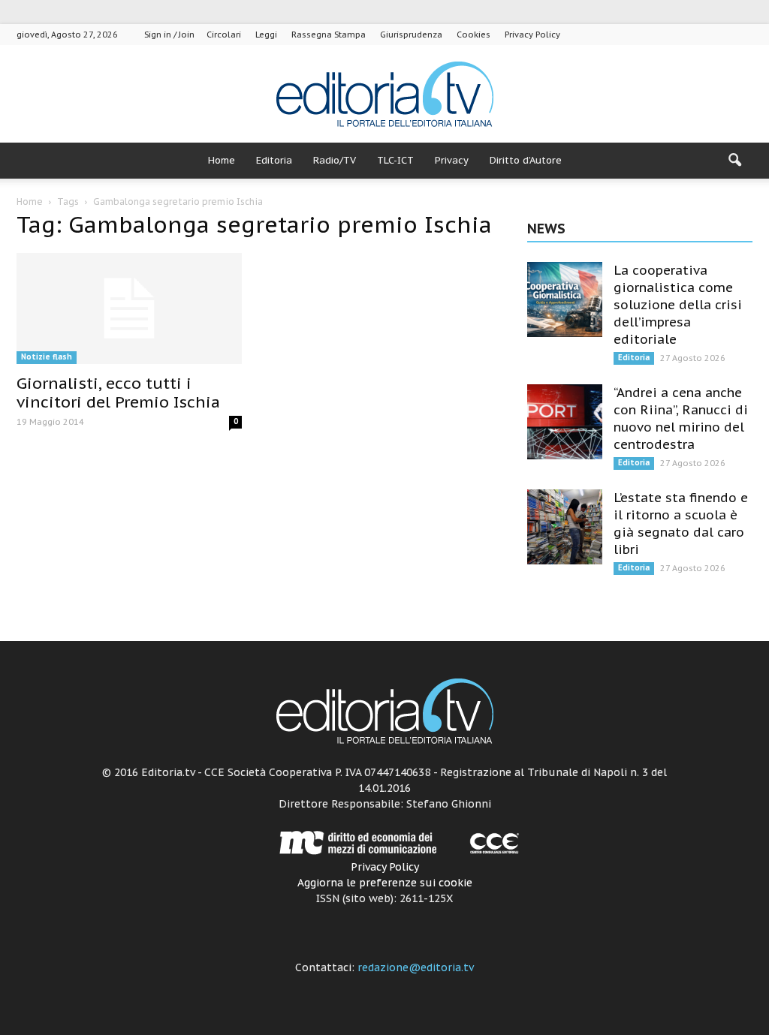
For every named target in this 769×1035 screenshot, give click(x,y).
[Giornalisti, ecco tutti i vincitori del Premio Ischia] (129, 308)
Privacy (452, 160)
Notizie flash (46, 357)
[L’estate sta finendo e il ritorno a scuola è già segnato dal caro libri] (564, 526)
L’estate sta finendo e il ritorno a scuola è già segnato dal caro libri (681, 523)
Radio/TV (334, 160)
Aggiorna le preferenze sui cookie (384, 882)
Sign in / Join (169, 34)
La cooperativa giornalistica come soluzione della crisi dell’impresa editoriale (678, 305)
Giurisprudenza (411, 34)
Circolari (224, 34)
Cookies (473, 34)
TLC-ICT (395, 160)
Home (221, 160)
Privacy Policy (532, 34)
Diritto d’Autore (526, 160)
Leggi (266, 34)
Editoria (274, 160)
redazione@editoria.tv (415, 967)
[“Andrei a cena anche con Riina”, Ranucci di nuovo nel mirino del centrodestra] (564, 421)
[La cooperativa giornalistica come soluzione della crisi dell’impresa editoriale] (564, 299)
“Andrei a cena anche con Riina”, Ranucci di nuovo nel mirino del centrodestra (681, 418)
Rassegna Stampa (328, 34)
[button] (734, 161)
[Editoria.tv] (384, 95)
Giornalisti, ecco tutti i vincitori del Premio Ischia (118, 392)
